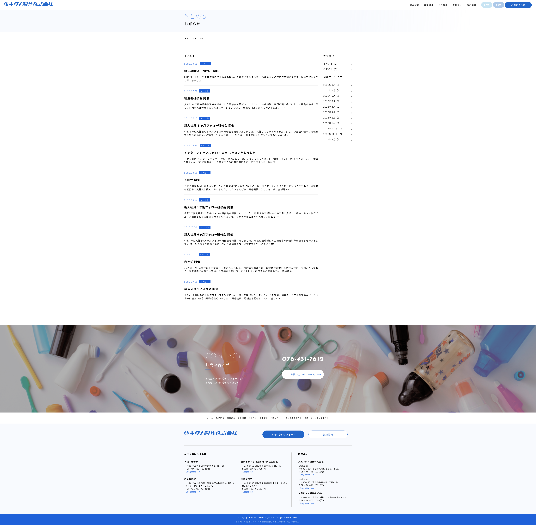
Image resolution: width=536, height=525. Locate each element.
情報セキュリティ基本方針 (316, 418)
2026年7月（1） (332, 90)
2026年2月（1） (332, 117)
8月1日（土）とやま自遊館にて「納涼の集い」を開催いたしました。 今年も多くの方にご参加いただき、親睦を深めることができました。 (251, 78)
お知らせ (457, 4)
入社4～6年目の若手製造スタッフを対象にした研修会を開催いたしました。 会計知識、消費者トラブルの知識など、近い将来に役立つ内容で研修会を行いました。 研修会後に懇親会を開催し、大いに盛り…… (251, 296)
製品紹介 (414, 4)
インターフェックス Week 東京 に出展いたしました (220, 153)
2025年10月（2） (333, 134)
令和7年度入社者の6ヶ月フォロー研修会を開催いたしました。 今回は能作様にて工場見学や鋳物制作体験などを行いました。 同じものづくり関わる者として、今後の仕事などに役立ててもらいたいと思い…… (251, 242)
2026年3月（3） (332, 112)
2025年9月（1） (332, 139)
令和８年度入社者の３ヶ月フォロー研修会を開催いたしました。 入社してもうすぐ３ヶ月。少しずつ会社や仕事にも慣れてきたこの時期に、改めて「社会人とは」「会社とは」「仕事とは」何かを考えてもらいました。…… (251, 133)
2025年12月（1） (333, 128)
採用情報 (471, 4)
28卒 (498, 4)
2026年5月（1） (332, 101)
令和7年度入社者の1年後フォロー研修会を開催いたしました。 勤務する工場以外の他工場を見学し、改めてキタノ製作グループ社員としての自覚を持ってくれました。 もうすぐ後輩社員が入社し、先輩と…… (251, 215)
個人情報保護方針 (293, 418)
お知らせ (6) (330, 69)
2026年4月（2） (332, 106)
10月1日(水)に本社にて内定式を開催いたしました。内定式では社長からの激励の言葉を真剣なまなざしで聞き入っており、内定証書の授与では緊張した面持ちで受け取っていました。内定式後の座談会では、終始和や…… (251, 269)
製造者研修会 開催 (196, 98)
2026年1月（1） (332, 123)
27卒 (486, 4)
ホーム (210, 418)
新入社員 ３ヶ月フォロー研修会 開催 (209, 125)
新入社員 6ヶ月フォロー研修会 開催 (208, 234)
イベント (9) (330, 63)
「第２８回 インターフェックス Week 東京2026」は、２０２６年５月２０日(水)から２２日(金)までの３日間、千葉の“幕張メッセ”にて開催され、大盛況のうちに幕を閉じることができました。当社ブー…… (251, 160)
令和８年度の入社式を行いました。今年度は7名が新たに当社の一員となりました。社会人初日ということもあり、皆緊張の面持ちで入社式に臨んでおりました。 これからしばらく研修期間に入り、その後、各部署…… (251, 187)
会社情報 (443, 4)
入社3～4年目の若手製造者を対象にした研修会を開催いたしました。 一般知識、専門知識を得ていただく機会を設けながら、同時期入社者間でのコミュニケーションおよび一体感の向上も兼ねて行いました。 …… (251, 106)
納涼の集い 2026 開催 (201, 71)
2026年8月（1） (332, 84)
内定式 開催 (192, 262)
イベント (205, 63)
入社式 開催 (192, 180)
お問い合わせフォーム (303, 374)
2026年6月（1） (332, 95)
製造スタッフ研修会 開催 (201, 289)
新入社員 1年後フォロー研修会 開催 (208, 207)
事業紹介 (428, 4)
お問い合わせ (518, 5)
